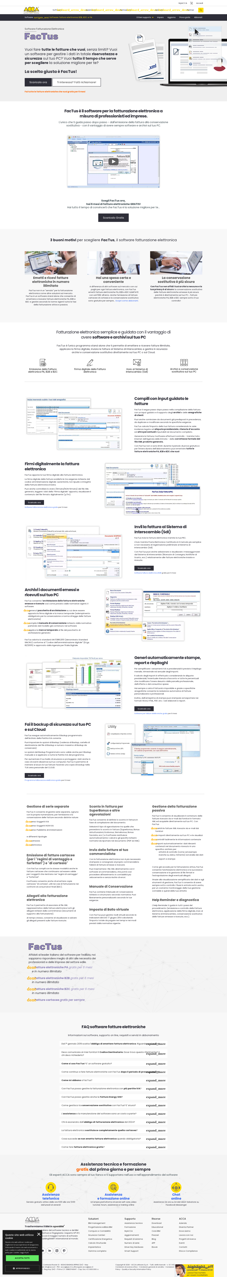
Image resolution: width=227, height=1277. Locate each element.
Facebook (28, 1250)
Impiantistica (94, 1247)
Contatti (183, 1247)
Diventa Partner (186, 1227)
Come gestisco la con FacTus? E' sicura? (98, 1105)
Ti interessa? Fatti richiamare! (76, 82)
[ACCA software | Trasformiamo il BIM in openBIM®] (32, 1220)
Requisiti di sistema (134, 1239)
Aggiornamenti (132, 1235)
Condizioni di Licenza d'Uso (126, 1267)
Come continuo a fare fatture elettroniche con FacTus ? (110, 1071)
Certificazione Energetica (100, 1239)
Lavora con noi (186, 1235)
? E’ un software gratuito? (86, 1063)
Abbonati (198, 17)
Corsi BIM (156, 1231)
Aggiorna (171, 17)
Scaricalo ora (38, 82)
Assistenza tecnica (134, 1223)
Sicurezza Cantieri (96, 1235)
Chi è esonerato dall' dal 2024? (98, 1122)
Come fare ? (83, 1147)
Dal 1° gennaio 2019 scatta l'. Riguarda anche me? (110, 1043)
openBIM (58, 1226)
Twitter (35, 1250)
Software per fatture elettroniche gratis (150, 713)
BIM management (96, 1223)
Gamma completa (97, 1251)
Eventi (182, 1243)
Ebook (155, 1247)
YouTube (42, 1250)
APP (153, 1243)
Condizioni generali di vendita (151, 1267)
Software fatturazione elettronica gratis (41, 507)
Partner (190, 10)
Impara (160, 17)
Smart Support (131, 1251)
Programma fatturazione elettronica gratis (43, 780)
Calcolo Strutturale (97, 1243)
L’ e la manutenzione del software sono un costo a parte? (98, 1113)
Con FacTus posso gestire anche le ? (92, 1096)
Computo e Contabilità (99, 1231)
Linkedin (49, 1250)
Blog (154, 1239)
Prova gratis (184, 17)
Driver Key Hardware (134, 1247)
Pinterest (64, 1250)
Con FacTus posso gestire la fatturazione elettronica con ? (101, 1088)
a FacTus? (76, 1080)
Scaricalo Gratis (113, 218)
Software (57, 10)
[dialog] (12, 1275)
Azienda (159, 10)
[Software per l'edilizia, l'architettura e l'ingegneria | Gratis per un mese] (31, 10)
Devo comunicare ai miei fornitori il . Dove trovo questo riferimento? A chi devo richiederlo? (110, 1054)
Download (156, 1223)
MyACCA (183, 3)
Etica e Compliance (188, 1251)
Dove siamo (184, 1231)
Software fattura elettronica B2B (147, 573)
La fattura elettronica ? (99, 1130)
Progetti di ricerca (187, 1239)
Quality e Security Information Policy (136, 1269)
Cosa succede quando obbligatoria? (101, 1138)
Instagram (57, 1250)
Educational (157, 1227)
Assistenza (91, 10)
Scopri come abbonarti (126, 300)
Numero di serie (132, 1243)
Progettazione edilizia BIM (100, 1227)
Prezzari (155, 1235)
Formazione (125, 10)
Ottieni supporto (144, 17)
